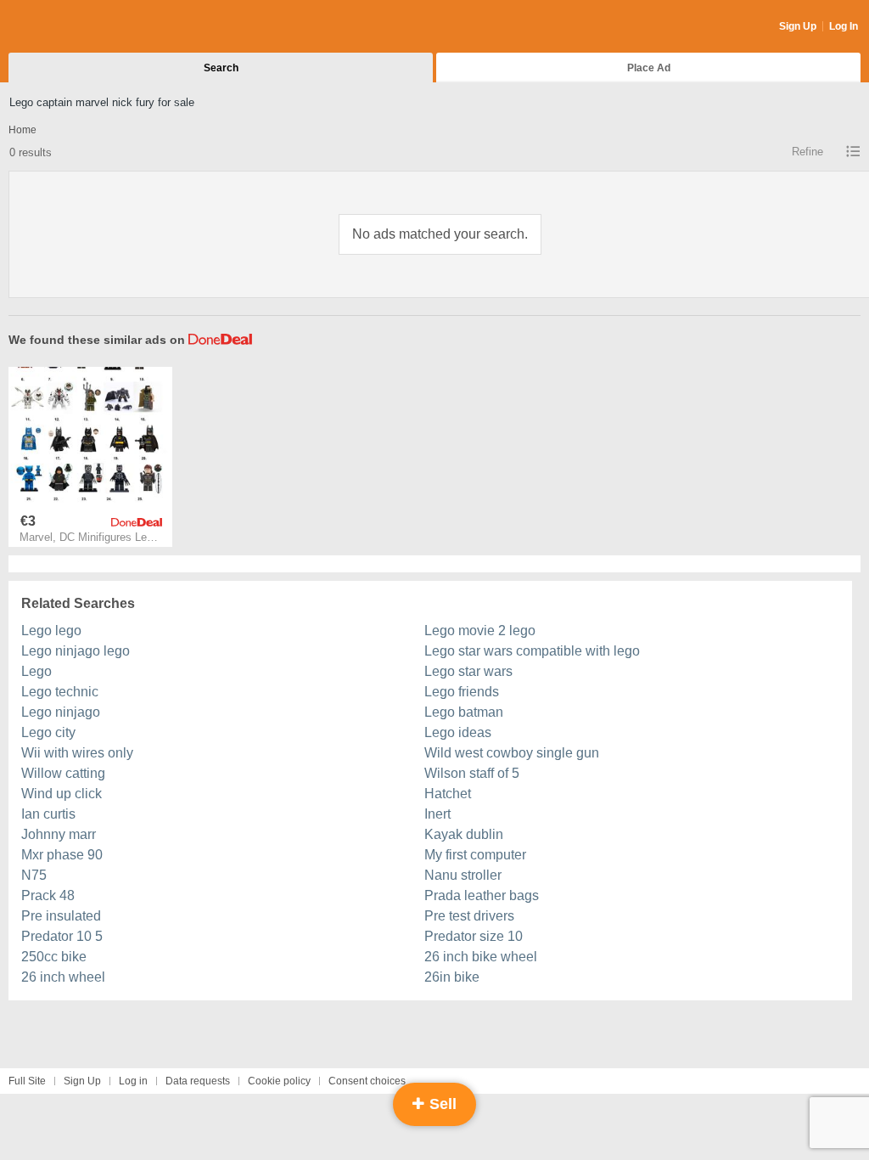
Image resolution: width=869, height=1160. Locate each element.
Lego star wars (468, 671)
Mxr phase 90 (62, 854)
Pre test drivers (469, 916)
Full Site (27, 1081)
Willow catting (63, 773)
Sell (441, 1103)
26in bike (451, 977)
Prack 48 (48, 895)
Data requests (197, 1081)
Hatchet (447, 793)
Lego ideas (457, 732)
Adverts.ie (75, 27)
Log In (843, 26)
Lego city (48, 732)
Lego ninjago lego (75, 651)
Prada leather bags (481, 895)
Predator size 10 (473, 936)
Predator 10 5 (62, 936)
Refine (807, 151)
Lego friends (461, 691)
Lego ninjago (60, 712)
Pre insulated (61, 916)
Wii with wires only (77, 753)
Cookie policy (279, 1081)
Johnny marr (58, 834)
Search (221, 68)
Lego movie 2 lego (479, 630)
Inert (437, 814)
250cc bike (54, 956)
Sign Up (797, 26)
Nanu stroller (463, 875)
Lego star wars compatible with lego (532, 651)
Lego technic (59, 691)
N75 (34, 875)
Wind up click (61, 793)
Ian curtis (48, 814)
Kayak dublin (463, 834)
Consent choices (367, 1081)
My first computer (475, 854)
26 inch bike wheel (480, 956)
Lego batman (463, 712)
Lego (36, 671)
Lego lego (51, 630)
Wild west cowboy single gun (511, 753)
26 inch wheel (63, 977)
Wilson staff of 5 (471, 773)
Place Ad (648, 68)
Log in (133, 1081)
